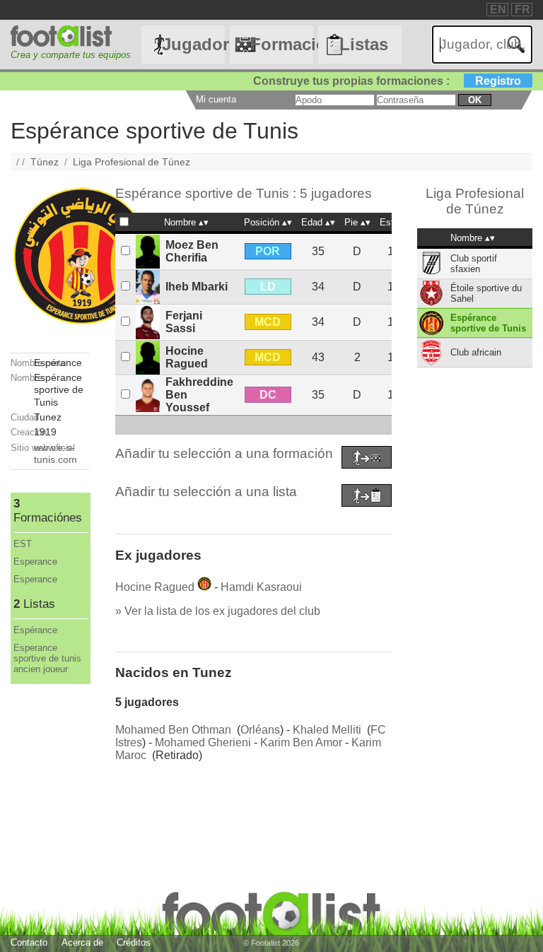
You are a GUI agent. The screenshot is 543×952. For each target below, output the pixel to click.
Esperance (35, 561)
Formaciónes (281, 44)
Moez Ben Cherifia (191, 251)
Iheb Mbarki (196, 287)
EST (22, 544)
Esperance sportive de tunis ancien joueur (47, 658)
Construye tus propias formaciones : (387, 81)
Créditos (134, 942)
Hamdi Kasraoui (261, 587)
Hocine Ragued (186, 357)
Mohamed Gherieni (203, 742)
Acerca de (82, 942)
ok (474, 100)
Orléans (260, 730)
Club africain (475, 352)
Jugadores (193, 44)
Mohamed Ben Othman (173, 730)
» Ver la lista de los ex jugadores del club (217, 611)
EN (498, 10)
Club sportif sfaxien (473, 263)
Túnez (44, 162)
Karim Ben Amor (301, 742)
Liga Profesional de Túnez (131, 162)
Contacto (29, 942)
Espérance (35, 630)
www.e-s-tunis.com (55, 453)
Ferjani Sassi (183, 322)
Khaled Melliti (327, 730)
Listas (363, 44)
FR (522, 10)
